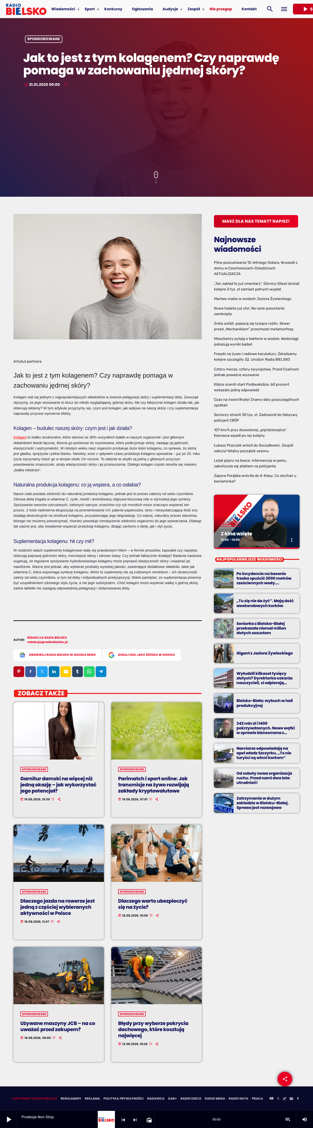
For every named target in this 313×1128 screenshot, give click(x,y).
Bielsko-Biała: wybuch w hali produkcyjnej (264, 703)
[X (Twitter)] (278, 1099)
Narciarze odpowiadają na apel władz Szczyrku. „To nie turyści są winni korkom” (263, 753)
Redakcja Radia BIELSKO (47, 638)
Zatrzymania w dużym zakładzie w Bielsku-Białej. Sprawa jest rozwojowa (262, 802)
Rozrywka (231, 524)
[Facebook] (298, 1099)
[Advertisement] (156, 129)
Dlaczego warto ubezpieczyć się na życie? (152, 904)
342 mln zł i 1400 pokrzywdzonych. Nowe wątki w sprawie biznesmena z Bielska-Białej (265, 730)
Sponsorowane (43, 39)
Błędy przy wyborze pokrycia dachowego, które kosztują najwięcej (153, 1029)
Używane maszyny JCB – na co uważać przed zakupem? (57, 1026)
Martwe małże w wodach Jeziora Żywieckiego (252, 299)
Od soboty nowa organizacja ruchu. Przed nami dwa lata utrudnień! (264, 778)
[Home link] (26, 9)
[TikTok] (285, 1099)
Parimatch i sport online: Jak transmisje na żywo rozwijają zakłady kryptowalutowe (153, 784)
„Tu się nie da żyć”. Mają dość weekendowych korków (265, 603)
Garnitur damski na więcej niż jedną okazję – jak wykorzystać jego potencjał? (58, 784)
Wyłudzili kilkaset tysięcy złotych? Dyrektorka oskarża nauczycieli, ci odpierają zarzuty (264, 681)
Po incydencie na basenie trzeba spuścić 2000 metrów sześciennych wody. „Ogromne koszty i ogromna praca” (264, 583)
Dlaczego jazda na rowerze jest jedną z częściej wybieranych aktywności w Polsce (57, 907)
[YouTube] (271, 1099)
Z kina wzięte (236, 533)
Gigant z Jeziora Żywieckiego (264, 653)
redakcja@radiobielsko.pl (47, 642)
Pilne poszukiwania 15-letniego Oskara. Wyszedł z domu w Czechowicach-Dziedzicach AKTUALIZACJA (256, 268)
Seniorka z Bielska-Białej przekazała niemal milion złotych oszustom (261, 628)
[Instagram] (291, 1099)
